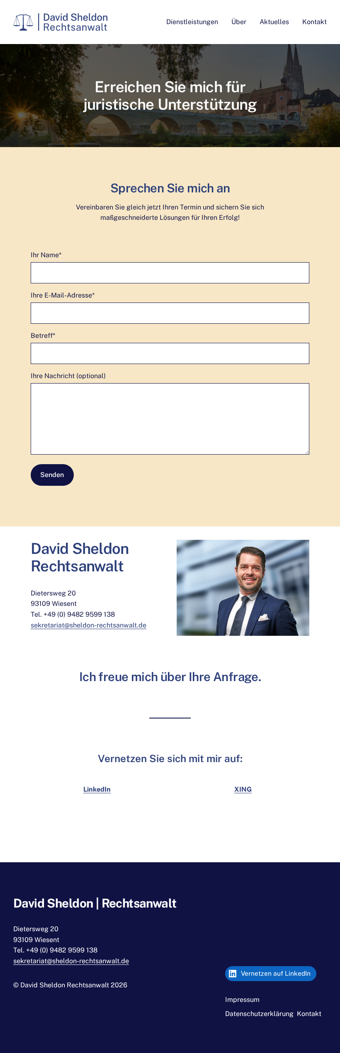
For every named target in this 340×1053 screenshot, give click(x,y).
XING (243, 789)
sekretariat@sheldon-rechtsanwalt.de (88, 625)
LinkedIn (97, 789)
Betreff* (43, 336)
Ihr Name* (46, 255)
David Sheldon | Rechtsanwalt (95, 903)
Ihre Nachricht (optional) (68, 376)
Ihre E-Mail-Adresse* (63, 295)
